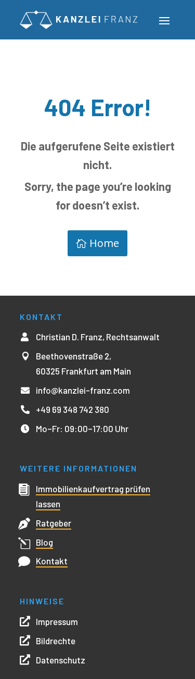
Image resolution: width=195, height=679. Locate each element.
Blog (44, 542)
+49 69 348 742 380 (72, 409)
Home (104, 243)
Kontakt (52, 561)
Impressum (57, 621)
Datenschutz (60, 660)
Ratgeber (53, 523)
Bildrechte (55, 640)
